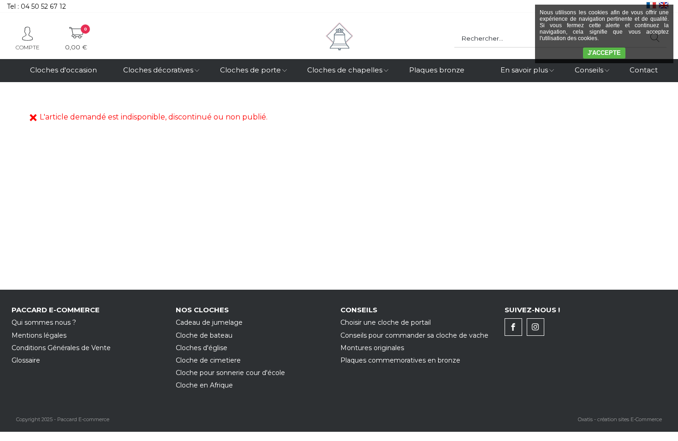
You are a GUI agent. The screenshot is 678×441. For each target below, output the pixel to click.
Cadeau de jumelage (209, 322)
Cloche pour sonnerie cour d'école (230, 373)
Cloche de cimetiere (208, 360)
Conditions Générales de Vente (61, 348)
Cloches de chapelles (344, 70)
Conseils (589, 70)
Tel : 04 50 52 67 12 (36, 6)
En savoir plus (524, 70)
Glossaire (26, 360)
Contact (644, 70)
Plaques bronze (436, 70)
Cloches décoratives (158, 70)
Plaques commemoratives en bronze (400, 360)
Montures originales (372, 348)
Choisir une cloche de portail (385, 322)
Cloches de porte (250, 70)
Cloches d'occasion (63, 70)
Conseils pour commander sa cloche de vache (414, 335)
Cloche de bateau (204, 335)
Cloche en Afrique (204, 385)
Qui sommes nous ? (44, 322)
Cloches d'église (201, 348)
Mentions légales (39, 335)
